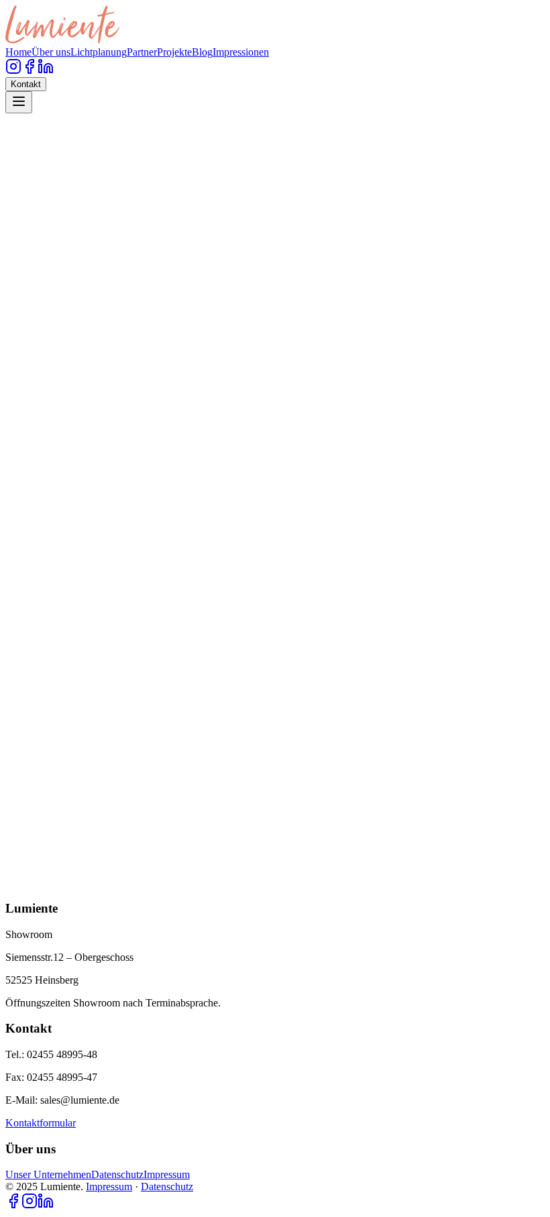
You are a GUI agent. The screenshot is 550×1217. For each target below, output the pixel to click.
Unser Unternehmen (48, 1174)
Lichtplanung (98, 52)
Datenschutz (117, 1174)
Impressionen (241, 52)
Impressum (167, 1174)
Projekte (174, 52)
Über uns (51, 52)
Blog (202, 52)
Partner (142, 52)
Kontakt (26, 84)
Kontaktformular (40, 1122)
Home (18, 52)
